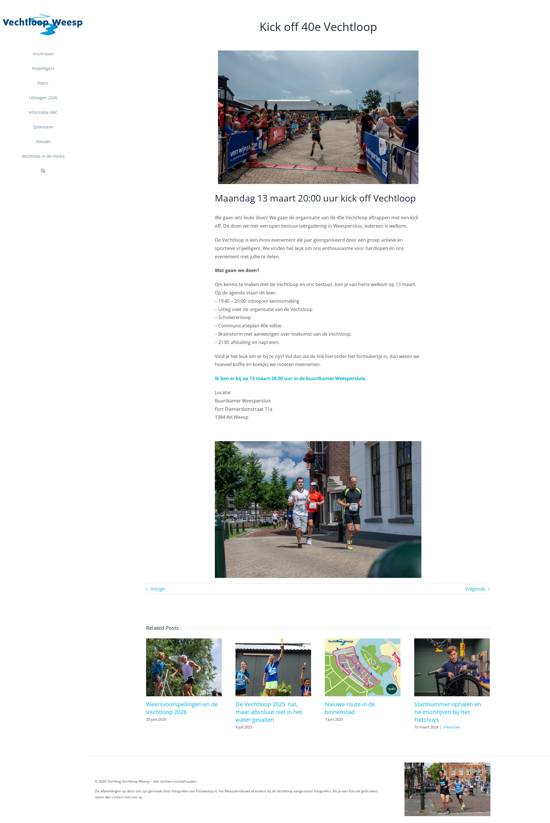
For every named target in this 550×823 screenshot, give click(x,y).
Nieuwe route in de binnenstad (350, 708)
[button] (43, 171)
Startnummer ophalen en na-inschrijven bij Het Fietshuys (447, 712)
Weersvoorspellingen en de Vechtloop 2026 (182, 708)
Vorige (158, 589)
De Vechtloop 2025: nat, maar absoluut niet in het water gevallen (268, 712)
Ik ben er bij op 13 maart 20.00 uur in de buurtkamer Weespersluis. (290, 378)
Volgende (475, 589)
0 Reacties (451, 727)
